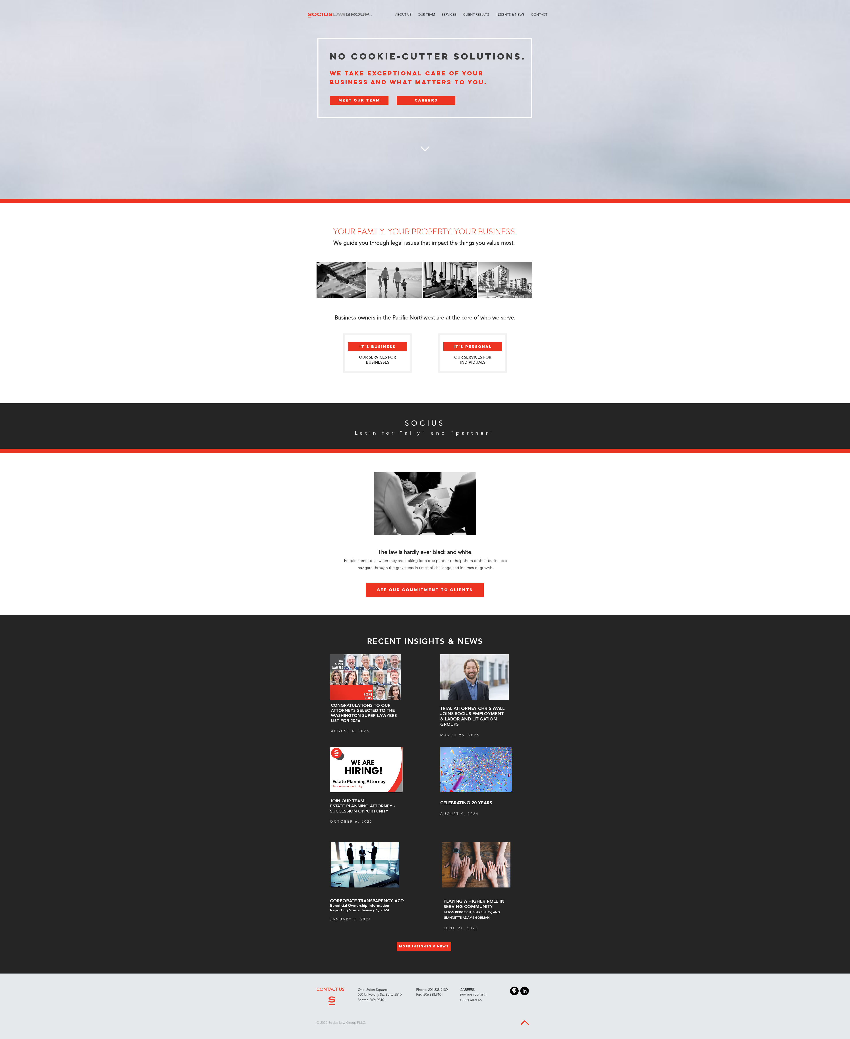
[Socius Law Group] (524, 991)
